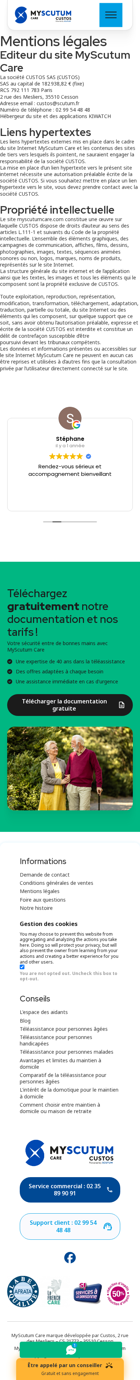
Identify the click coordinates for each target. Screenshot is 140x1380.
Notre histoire (36, 908)
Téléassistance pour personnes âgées (64, 1029)
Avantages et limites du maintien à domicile (60, 1063)
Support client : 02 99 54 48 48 (63, 1226)
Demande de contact (45, 875)
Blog (25, 1021)
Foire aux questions (43, 900)
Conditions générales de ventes (56, 883)
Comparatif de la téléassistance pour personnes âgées (63, 1078)
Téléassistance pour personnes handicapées (56, 1040)
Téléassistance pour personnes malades (66, 1052)
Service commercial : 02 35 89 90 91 (65, 1190)
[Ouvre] (110, 15)
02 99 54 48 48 (73, 109)
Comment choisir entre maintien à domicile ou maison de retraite (60, 1108)
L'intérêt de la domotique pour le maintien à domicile (69, 1093)
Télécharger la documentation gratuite (64, 705)
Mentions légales (40, 891)
